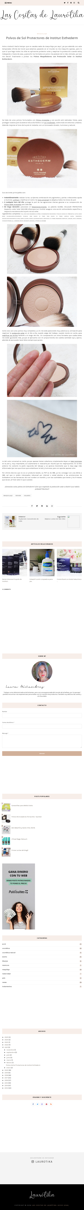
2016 (6, 1080)
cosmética (6, 948)
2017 (6, 1078)
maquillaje (42, 34)
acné (4, 944)
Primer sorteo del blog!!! (19, 850)
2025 (6, 1037)
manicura (5, 965)
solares (27, 495)
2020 (6, 1070)
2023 (6, 1042)
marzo (8, 1060)
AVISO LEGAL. (63, 1205)
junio (8, 1058)
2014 (6, 1085)
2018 (6, 1075)
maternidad (6, 974)
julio (7, 1055)
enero (8, 1068)
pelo (3, 978)
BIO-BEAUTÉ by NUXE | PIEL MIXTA (23, 828)
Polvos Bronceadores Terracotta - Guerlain (26, 817)
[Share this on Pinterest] (42, 506)
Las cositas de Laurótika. (45, 1205)
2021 (6, 1047)
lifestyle (5, 961)
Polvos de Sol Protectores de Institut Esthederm (23, 1065)
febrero (9, 1063)
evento (4, 957)
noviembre (10, 1050)
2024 (6, 1040)
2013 (6, 1088)
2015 (6, 1083)
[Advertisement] (8, 774)
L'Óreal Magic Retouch (19, 839)
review (18, 495)
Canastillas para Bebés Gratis (22, 805)
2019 (6, 1073)
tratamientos (7, 986)
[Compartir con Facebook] (32, 506)
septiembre (10, 1052)
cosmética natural (8, 953)
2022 (6, 1045)
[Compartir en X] (37, 506)
